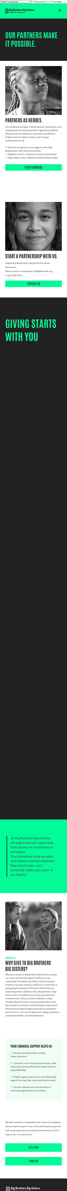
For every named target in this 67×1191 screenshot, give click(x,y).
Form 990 (33, 1161)
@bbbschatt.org (44, 271)
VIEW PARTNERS (33, 167)
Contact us (33, 283)
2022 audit (33, 1147)
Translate (57, 1)
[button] (59, 10)
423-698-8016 (15, 275)
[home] (20, 11)
